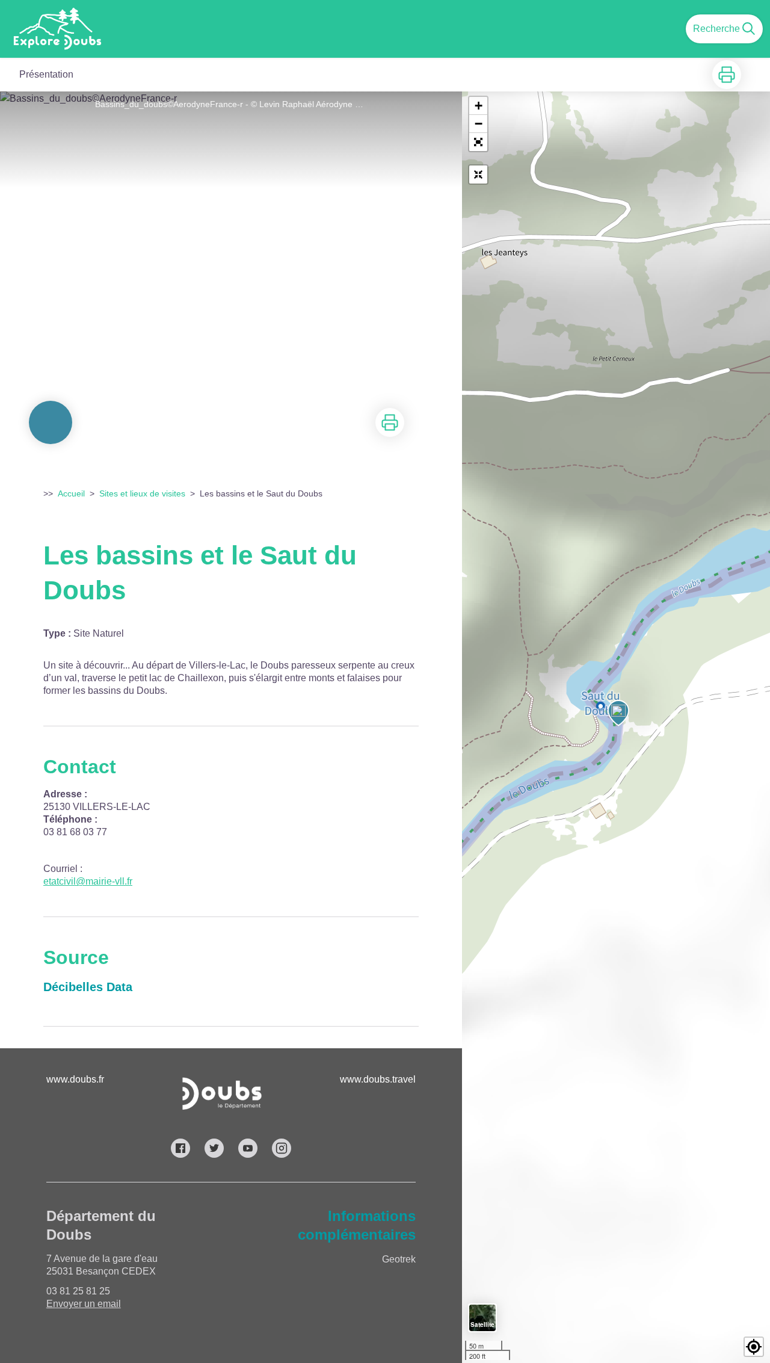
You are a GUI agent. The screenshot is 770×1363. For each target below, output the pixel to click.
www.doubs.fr (75, 1079)
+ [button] (478, 105)
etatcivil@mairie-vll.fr (87, 881)
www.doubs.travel (378, 1079)
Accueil (71, 493)
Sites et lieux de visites (142, 493)
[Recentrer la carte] (478, 174)
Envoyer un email (83, 1304)
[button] (478, 142)
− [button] (478, 123)
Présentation (46, 74)
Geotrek (399, 1259)
